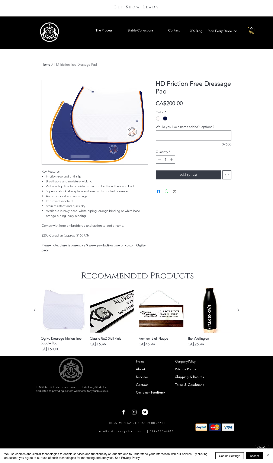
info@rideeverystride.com (122, 431)
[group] (136, 319)
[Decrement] (159, 160)
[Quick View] (63, 310)
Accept (254, 456)
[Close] (267, 456)
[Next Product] (238, 309)
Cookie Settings (229, 456)
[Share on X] (174, 191)
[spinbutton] (165, 160)
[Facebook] (123, 412)
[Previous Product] (34, 309)
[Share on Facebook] (158, 191)
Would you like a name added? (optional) (185, 127)
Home (46, 64)
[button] (252, 30)
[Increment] (172, 160)
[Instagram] (134, 412)
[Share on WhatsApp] (166, 191)
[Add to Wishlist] (226, 174)
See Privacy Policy (127, 458)
